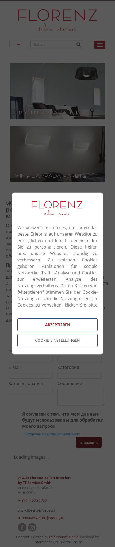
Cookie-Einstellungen (57, 340)
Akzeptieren (57, 324)
